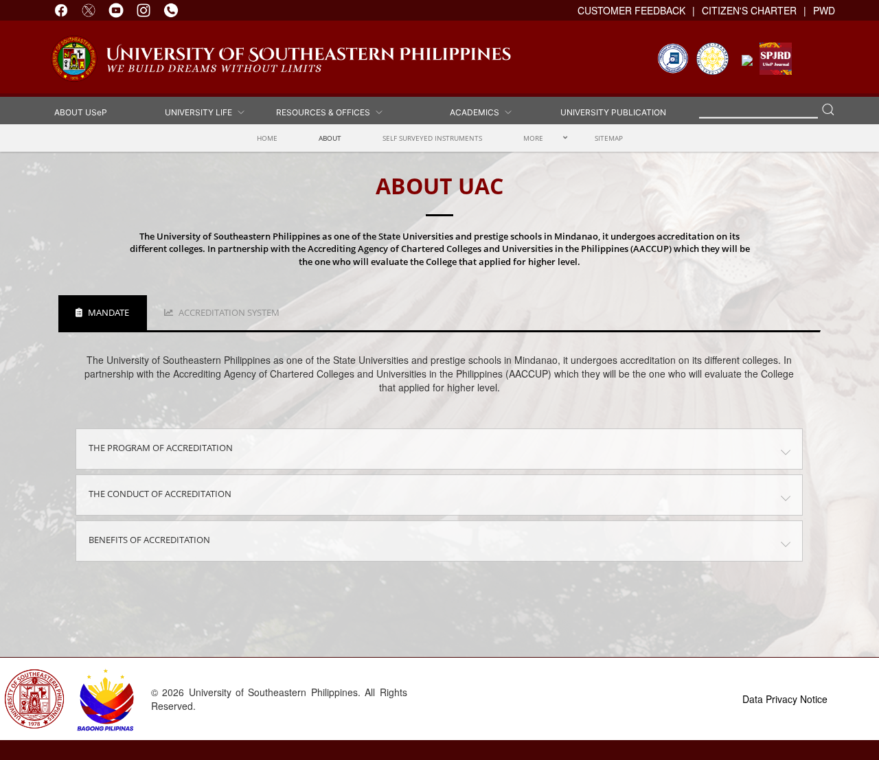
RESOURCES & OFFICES (325, 112)
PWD (824, 10)
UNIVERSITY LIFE (200, 112)
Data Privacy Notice (784, 699)
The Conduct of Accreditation (160, 493)
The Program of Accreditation (161, 447)
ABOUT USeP (80, 112)
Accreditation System (227, 312)
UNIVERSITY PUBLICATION (613, 112)
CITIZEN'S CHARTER (749, 10)
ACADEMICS (476, 112)
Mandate (107, 312)
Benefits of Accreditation (149, 539)
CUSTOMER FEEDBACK (631, 10)
